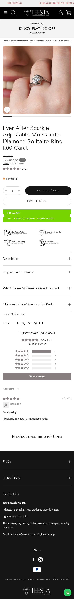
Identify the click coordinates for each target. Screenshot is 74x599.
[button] (5, 12)
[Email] (41, 323)
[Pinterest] (29, 323)
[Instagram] (40, 559)
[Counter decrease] (6, 190)
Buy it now (37, 201)
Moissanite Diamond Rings (22, 41)
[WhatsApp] (35, 323)
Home (5, 41)
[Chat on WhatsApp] (67, 592)
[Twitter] (23, 323)
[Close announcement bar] (70, 2)
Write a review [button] (37, 376)
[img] (11, 398)
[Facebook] (17, 323)
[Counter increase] (19, 190)
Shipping (6, 163)
